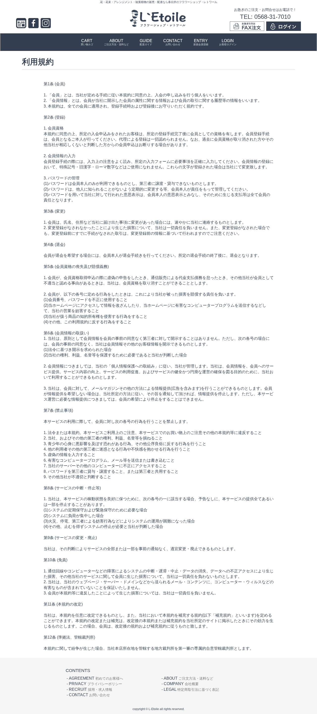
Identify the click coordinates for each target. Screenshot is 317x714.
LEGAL (191, 689)
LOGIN (228, 42)
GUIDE (146, 42)
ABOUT (116, 42)
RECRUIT (90, 689)
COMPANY (181, 684)
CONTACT (173, 42)
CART (87, 42)
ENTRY (200, 42)
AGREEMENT (96, 678)
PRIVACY (95, 684)
